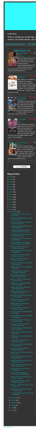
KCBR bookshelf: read (22, 50)
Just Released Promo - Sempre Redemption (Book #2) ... (20, 271)
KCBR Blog (11, 34)
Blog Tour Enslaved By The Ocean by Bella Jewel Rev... (21, 263)
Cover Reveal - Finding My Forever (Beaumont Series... (21, 361)
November (14, 397)
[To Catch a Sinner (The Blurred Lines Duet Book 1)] (12, 155)
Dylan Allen (21, 144)
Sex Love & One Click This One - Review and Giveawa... (20, 324)
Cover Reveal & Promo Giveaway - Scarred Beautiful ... (21, 320)
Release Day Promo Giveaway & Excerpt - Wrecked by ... (20, 300)
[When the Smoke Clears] (12, 66)
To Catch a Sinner (22, 143)
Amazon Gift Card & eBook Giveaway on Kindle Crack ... (21, 344)
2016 (11, 202)
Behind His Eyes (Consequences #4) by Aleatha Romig (21, 296)
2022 (11, 187)
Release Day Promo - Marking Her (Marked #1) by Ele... (21, 288)
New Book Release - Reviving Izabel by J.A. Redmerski (21, 328)
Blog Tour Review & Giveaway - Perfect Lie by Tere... (20, 259)
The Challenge (21, 98)
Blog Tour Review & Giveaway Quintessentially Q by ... (19, 247)
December (14, 211)
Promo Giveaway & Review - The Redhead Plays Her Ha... (20, 275)
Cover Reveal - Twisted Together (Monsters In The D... (20, 255)
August (13, 405)
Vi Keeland (21, 78)
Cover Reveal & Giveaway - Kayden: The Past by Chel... (21, 389)
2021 (11, 189)
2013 (11, 209)
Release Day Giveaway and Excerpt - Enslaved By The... (21, 357)
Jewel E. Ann (21, 56)
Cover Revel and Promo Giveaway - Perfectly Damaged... (21, 235)
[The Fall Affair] (12, 89)
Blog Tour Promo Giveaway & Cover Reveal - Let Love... (21, 377)
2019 (11, 194)
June (12, 410)
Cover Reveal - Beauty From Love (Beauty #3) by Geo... (21, 340)
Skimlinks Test (8, 427)
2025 (11, 179)
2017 (11, 199)
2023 (11, 184)
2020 (11, 192)
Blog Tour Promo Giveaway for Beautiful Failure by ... (19, 348)
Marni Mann (21, 122)
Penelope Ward (22, 99)
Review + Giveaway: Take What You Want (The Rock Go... (21, 365)
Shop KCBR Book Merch (15, 44)
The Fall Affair (21, 76)
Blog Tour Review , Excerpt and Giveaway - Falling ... (20, 308)
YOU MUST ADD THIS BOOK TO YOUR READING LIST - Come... (21, 230)
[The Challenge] (12, 111)
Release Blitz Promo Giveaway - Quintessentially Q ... (20, 304)
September (14, 402)
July (12, 407)
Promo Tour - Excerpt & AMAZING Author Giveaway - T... (20, 283)
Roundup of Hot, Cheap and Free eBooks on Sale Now (20, 381)
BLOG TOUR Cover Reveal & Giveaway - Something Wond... (20, 373)
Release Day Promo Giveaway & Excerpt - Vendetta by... (20, 292)
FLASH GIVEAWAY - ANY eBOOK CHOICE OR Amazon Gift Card (20, 243)
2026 (11, 177)
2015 (11, 204)
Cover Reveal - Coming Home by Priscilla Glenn (20, 369)
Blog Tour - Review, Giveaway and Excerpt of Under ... (21, 279)
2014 (11, 207)
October (13, 400)
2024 (11, 182)
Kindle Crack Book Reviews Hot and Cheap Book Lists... (21, 226)
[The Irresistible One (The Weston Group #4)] (12, 131)
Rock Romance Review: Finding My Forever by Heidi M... (21, 222)
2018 (11, 197)
